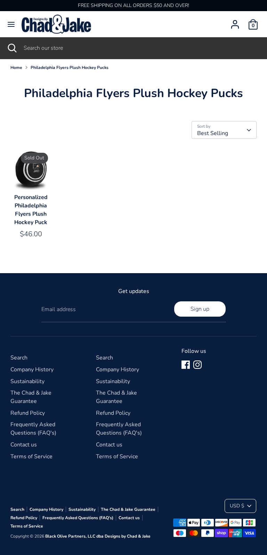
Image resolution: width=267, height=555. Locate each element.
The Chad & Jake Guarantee (128, 509)
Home (16, 67)
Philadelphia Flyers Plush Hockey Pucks (69, 67)
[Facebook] (185, 364)
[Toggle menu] (11, 24)
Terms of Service (31, 456)
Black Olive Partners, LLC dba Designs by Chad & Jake (98, 536)
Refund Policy (27, 413)
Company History (32, 369)
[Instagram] (197, 364)
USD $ (237, 505)
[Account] (235, 21)
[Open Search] (11, 48)
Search (18, 358)
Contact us (23, 445)
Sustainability (27, 381)
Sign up (200, 309)
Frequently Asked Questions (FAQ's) (77, 518)
